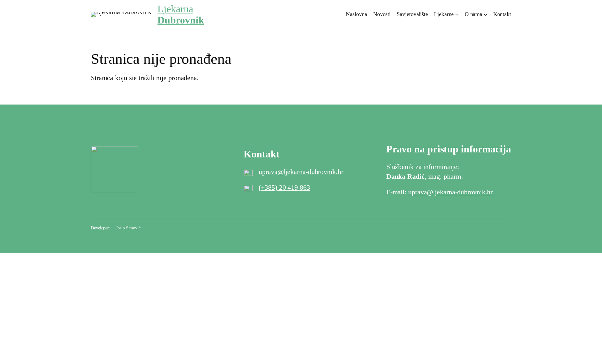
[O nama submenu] (485, 14)
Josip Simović (128, 228)
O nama (473, 14)
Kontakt (502, 14)
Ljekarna (180, 14)
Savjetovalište (412, 14)
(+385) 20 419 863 (284, 187)
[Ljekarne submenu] (457, 14)
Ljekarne (444, 14)
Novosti (382, 14)
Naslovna (356, 14)
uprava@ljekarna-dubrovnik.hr (301, 172)
